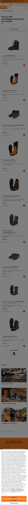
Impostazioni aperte (14, 503)
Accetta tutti (14, 497)
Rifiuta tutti (14, 500)
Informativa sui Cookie (10, 492)
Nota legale (4, 494)
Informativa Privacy (16, 490)
